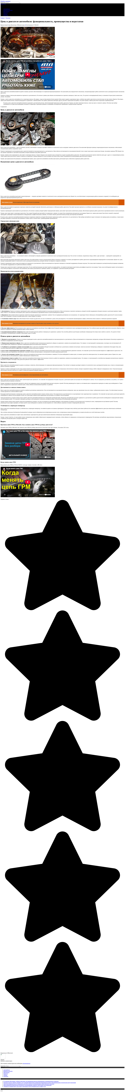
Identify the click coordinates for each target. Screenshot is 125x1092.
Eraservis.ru (3, 4)
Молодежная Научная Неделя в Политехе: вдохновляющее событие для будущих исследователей (27, 1085)
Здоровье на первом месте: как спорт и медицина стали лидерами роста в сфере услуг (24, 1086)
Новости (5, 12)
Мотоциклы (6, 11)
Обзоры (5, 14)
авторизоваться (26, 1063)
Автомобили (6, 9)
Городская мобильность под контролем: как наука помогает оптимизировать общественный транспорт (28, 1084)
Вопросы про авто (8, 10)
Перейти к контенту (5, 1)
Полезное (5, 15)
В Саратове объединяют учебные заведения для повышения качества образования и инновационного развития (30, 1081)
